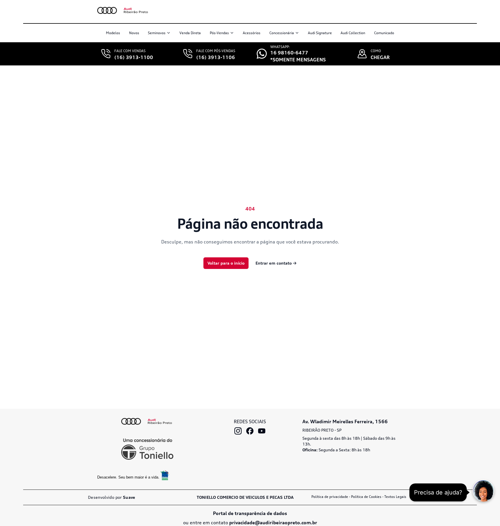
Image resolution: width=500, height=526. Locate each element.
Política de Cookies (366, 496)
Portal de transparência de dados (250, 513)
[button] (483, 490)
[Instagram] (238, 431)
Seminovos (157, 33)
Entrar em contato (276, 263)
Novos (134, 33)
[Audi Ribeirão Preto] (146, 421)
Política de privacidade (329, 496)
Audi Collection (353, 33)
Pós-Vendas (219, 33)
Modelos (113, 33)
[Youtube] (261, 431)
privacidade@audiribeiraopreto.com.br (273, 522)
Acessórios (251, 33)
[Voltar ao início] (133, 10)
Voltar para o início (226, 263)
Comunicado (384, 33)
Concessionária (281, 33)
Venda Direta (190, 33)
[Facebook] (249, 431)
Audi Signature (320, 33)
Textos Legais (395, 496)
